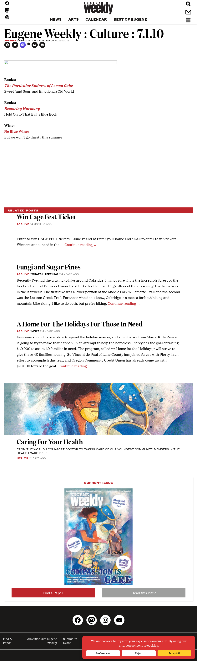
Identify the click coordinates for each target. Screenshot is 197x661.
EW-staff (30, 40)
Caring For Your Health (50, 441)
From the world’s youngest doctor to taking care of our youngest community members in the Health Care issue (98, 451)
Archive (10, 40)
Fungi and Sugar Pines (49, 267)
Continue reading (80, 244)
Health (22, 458)
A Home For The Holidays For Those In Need (80, 324)
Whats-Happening (44, 274)
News (35, 331)
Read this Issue (144, 592)
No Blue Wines (16, 131)
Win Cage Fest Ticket (46, 216)
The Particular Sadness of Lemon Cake (38, 85)
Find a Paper (53, 592)
